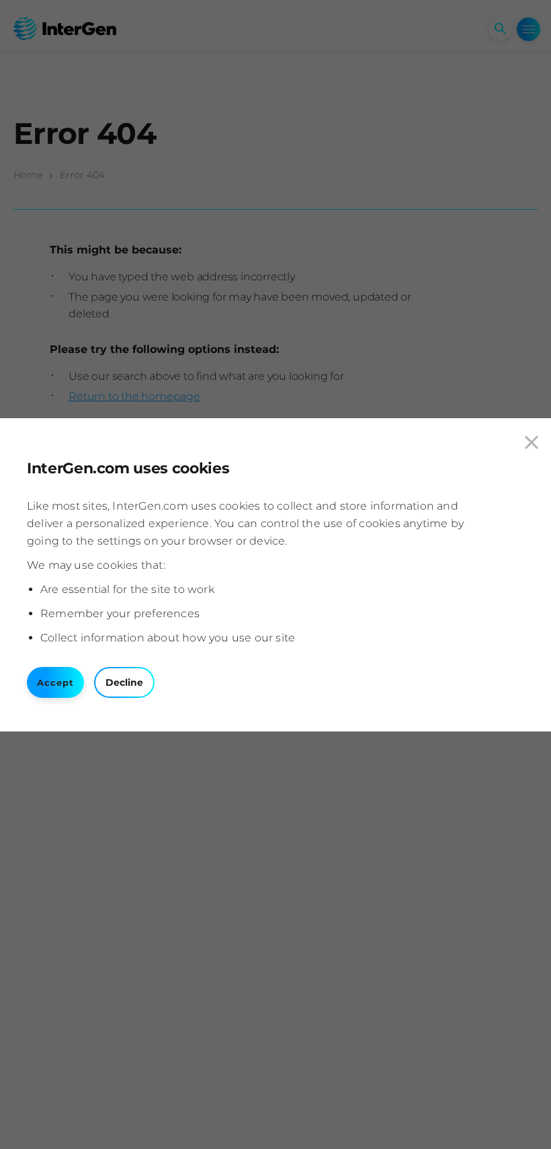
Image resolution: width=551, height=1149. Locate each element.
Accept (55, 682)
